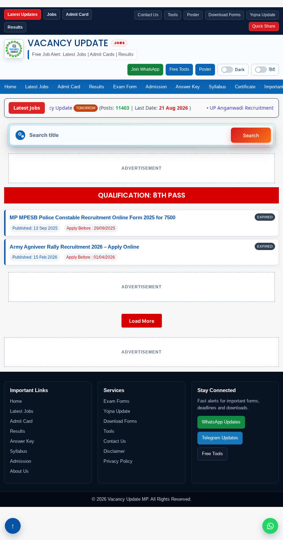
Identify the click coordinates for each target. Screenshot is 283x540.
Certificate (245, 86)
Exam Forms (116, 401)
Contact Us (148, 14)
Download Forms (224, 14)
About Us (19, 471)
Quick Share (263, 26)
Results (96, 86)
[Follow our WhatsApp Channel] (270, 526)
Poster (193, 14)
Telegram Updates (220, 438)
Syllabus (217, 86)
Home (10, 86)
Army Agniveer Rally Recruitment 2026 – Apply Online (74, 247)
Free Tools (179, 69)
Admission (156, 86)
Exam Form (125, 86)
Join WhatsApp (145, 69)
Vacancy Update (68, 43)
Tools (173, 14)
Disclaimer (114, 451)
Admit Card (69, 86)
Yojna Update (262, 14)
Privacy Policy (118, 461)
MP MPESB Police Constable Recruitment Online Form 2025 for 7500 (92, 217)
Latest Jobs (37, 86)
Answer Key (188, 86)
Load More (141, 321)
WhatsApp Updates (221, 422)
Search (251, 135)
